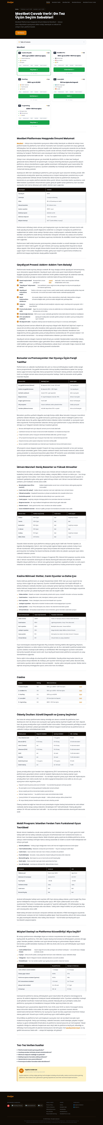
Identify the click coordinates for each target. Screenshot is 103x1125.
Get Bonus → (34, 96)
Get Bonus (21, 33)
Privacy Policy (49, 1105)
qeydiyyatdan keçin (73, 1028)
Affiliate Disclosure (50, 1109)
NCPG (40, 1105)
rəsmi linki (51, 282)
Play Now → (34, 70)
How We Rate (49, 1111)
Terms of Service (50, 1107)
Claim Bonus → (69, 69)
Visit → (69, 96)
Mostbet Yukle (56, 2)
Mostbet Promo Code (89, 2)
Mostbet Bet (66, 2)
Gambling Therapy (17, 1105)
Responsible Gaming (51, 1113)
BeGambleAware (30, 1105)
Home (48, 2)
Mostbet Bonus (76, 2)
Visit (80, 687)
